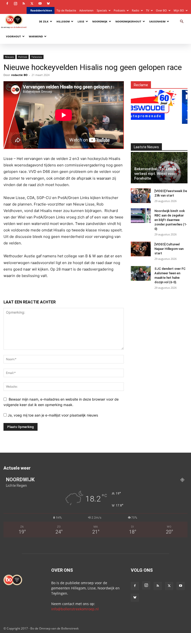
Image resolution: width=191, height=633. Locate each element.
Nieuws (9, 57)
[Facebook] (7, 3)
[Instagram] (15, 3)
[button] (182, 21)
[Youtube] (40, 3)
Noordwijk (99, 21)
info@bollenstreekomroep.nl (75, 609)
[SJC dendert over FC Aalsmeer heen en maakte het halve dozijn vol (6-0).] (141, 273)
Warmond (36, 36)
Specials (102, 10)
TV (147, 10)
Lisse (81, 21)
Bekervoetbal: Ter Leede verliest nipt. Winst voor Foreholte (155, 174)
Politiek (22, 57)
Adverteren (86, 10)
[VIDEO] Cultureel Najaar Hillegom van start (169, 248)
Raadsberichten (41, 10)
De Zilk (43, 21)
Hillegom (63, 21)
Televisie (36, 57)
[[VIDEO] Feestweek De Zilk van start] (141, 195)
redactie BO (19, 75)
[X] (32, 3)
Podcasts (119, 10)
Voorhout (13, 36)
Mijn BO (179, 10)
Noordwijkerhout (128, 21)
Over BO (161, 10)
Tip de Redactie (66, 10)
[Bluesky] (48, 3)
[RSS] (23, 3)
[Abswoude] (144, 104)
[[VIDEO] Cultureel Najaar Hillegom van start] (141, 249)
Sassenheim (157, 21)
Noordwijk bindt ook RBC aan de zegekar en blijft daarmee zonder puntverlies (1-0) (170, 220)
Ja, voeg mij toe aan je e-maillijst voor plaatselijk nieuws (52, 415)
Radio (135, 10)
